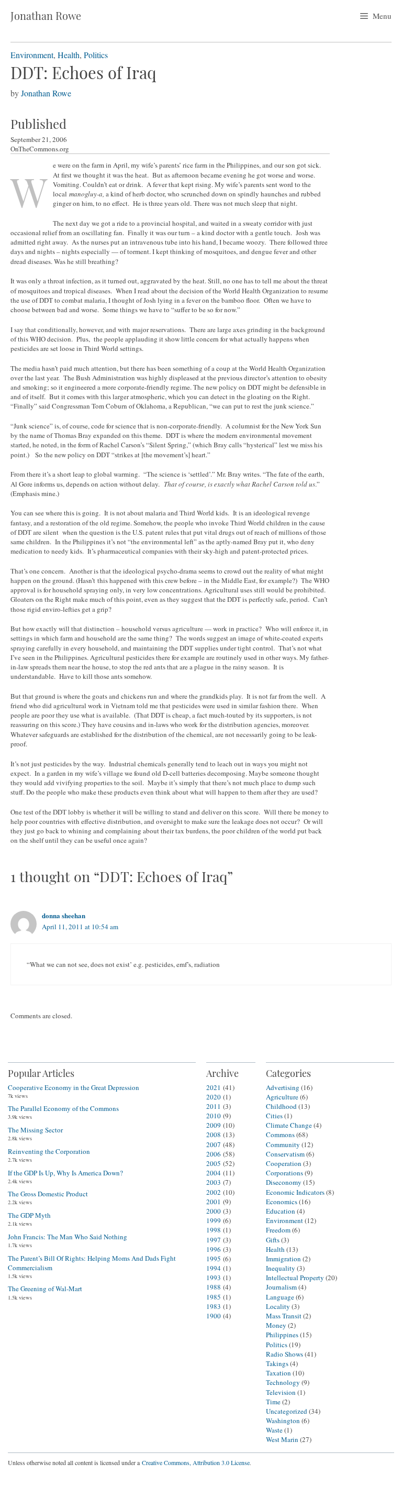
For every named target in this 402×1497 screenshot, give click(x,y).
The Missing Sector (35, 1130)
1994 (213, 1268)
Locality (278, 1306)
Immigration (283, 1258)
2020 (213, 1097)
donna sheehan (63, 915)
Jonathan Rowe (45, 15)
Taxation (278, 1373)
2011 (213, 1106)
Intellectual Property (295, 1277)
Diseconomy (284, 1182)
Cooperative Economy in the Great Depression (73, 1087)
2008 (213, 1134)
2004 (213, 1172)
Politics (96, 54)
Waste (274, 1430)
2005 (213, 1163)
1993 (213, 1277)
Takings (277, 1363)
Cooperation (284, 1163)
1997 (213, 1240)
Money (276, 1325)
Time (273, 1401)
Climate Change (289, 1125)
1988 (213, 1287)
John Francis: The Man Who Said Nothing (67, 1236)
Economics (281, 1201)
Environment (31, 54)
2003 (213, 1182)
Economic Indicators (295, 1192)
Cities (274, 1115)
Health (69, 54)
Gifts (273, 1240)
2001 (213, 1201)
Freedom (278, 1230)
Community (283, 1144)
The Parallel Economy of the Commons (63, 1108)
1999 (213, 1220)
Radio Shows (284, 1354)
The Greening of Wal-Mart (45, 1288)
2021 (213, 1087)
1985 (213, 1297)
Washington (283, 1420)
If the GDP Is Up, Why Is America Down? (65, 1172)
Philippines (282, 1334)
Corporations (284, 1172)
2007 (213, 1144)
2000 (213, 1211)
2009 (213, 1125)
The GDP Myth (29, 1215)
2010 (213, 1115)
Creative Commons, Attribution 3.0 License (196, 1462)
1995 (213, 1258)
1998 (213, 1230)
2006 (213, 1154)
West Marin (282, 1439)
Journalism (281, 1287)
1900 (213, 1315)
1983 (213, 1306)
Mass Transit (284, 1315)
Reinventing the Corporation (49, 1151)
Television (281, 1392)
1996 (213, 1249)
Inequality (280, 1268)
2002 (213, 1192)
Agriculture (282, 1097)
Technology (283, 1382)
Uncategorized (286, 1411)
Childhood (281, 1106)
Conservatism (285, 1154)
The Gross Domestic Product (48, 1193)
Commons (280, 1134)
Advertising (282, 1087)
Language (280, 1297)
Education (280, 1211)
